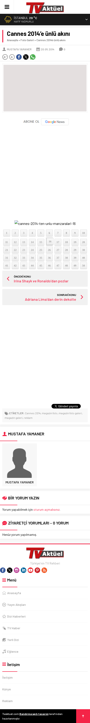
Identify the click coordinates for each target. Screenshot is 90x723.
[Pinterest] (37, 570)
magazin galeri (14, 417)
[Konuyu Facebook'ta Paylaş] (19, 57)
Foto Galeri (27, 40)
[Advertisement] (45, 171)
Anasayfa (12, 40)
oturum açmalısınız (46, 509)
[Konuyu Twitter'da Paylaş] (26, 57)
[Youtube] (30, 570)
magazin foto (49, 413)
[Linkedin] (23, 570)
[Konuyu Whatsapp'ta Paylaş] (33, 57)
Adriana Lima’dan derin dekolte (50, 299)
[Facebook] (3, 570)
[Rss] (44, 570)
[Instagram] (16, 570)
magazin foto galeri (70, 413)
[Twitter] (9, 570)
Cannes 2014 (33, 413)
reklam (28, 417)
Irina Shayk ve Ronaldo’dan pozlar (41, 281)
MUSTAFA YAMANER (19, 49)
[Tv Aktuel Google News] (45, 124)
